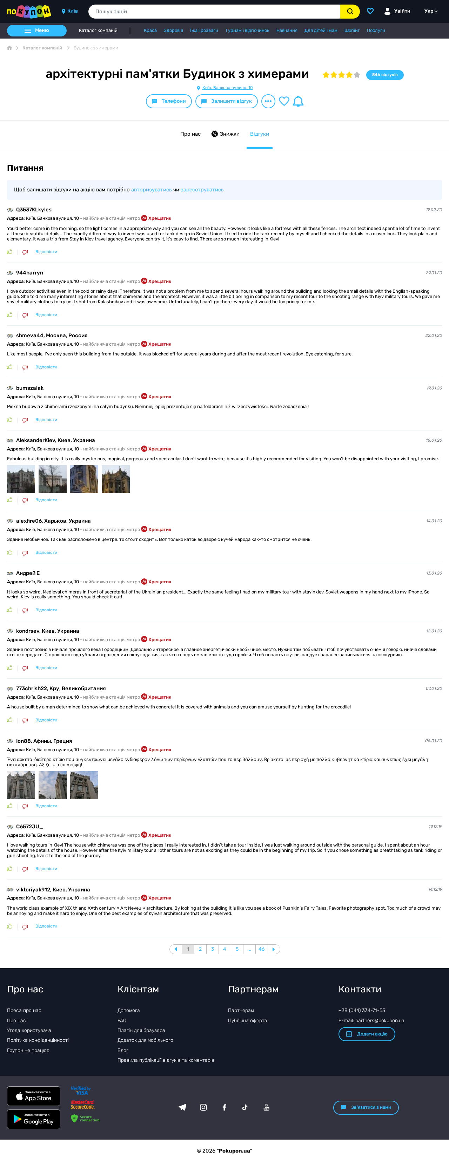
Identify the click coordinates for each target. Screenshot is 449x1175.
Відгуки (259, 134)
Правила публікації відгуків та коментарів (166, 1060)
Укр (429, 11)
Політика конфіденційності (38, 1040)
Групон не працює (28, 1050)
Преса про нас (24, 1010)
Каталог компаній (98, 30)
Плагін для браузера (141, 1030)
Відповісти (46, 252)
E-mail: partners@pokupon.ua (371, 1021)
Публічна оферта (247, 1021)
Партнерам (241, 1010)
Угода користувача (29, 1030)
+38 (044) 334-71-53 (362, 1010)
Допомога (129, 1010)
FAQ (122, 1021)
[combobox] (214, 12)
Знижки (230, 134)
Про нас (190, 134)
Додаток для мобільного (145, 1040)
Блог (123, 1050)
